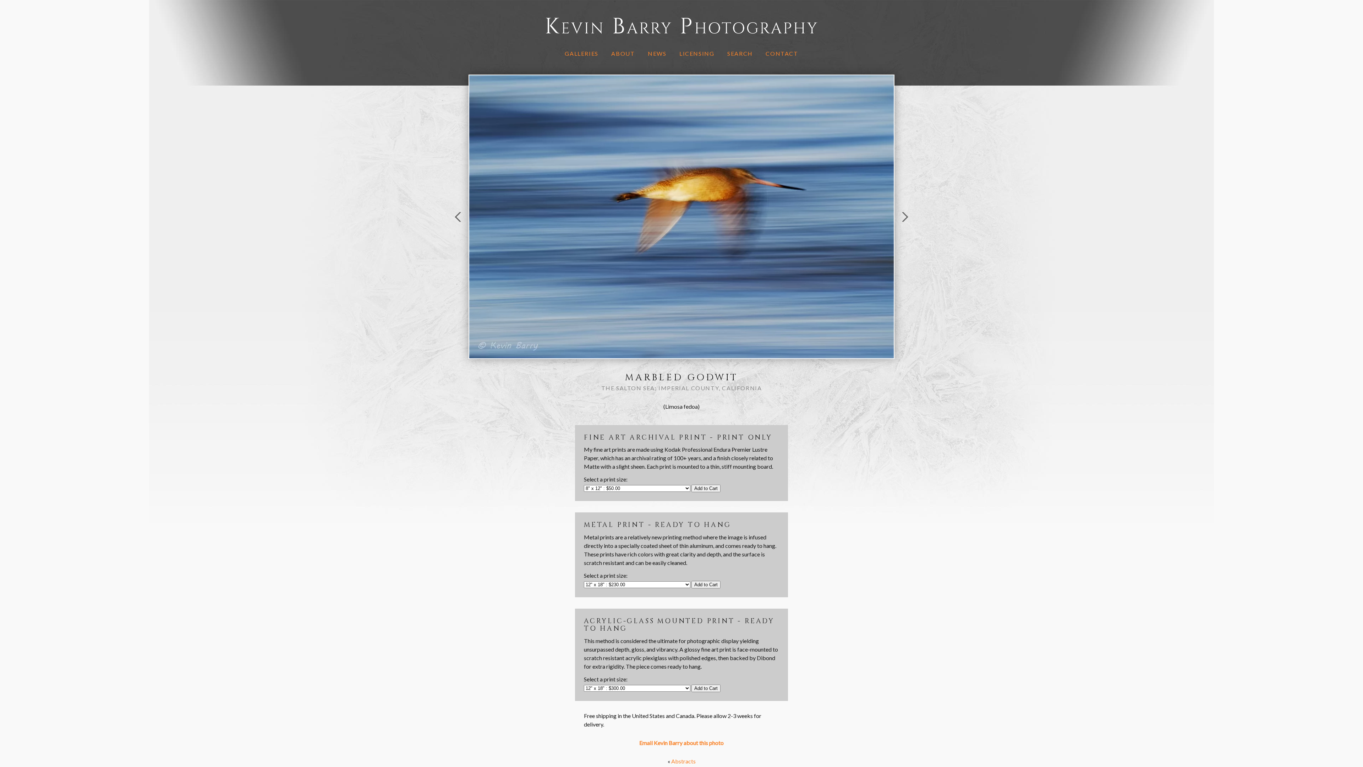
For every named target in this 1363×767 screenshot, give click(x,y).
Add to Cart (706, 488)
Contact (782, 53)
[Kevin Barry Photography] (681, 29)
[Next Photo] (901, 239)
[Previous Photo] (461, 239)
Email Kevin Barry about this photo (681, 742)
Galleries (581, 53)
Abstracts (683, 761)
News (657, 53)
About (623, 53)
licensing (696, 53)
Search (740, 53)
